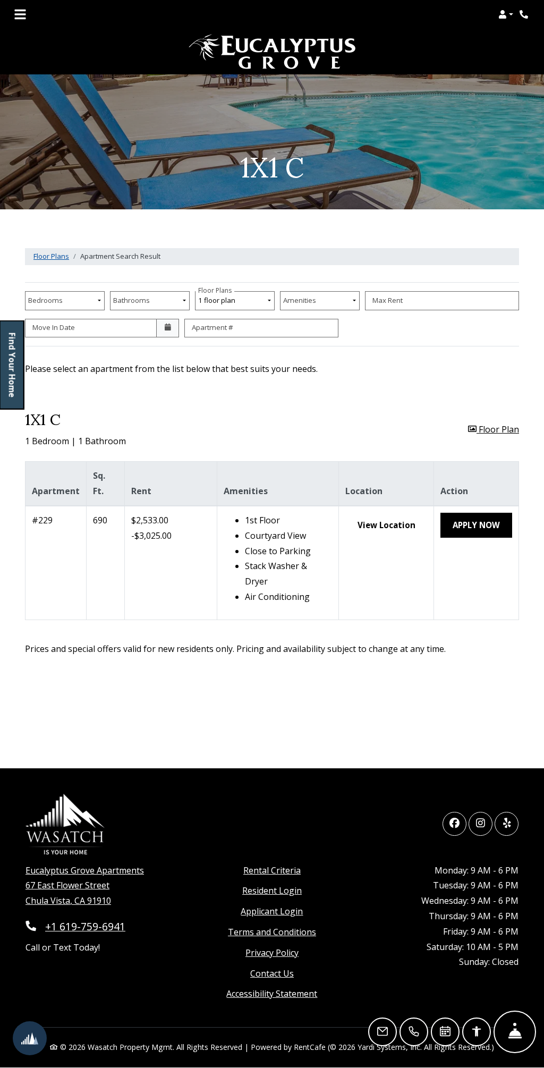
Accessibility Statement (271, 993)
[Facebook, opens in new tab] (454, 824)
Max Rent (387, 300)
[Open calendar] (167, 328)
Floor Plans (51, 256)
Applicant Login (272, 911)
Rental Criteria (272, 870)
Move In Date (53, 327)
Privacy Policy (272, 952)
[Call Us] (414, 1032)
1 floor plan (218, 298)
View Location (393, 524)
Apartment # (212, 327)
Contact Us (272, 973)
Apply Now (482, 524)
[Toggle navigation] (20, 14)
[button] (505, 14)
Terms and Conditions (272, 932)
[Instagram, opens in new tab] (480, 824)
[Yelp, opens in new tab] (506, 824)
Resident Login (272, 890)
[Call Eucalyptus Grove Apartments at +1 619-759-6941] (524, 14)
